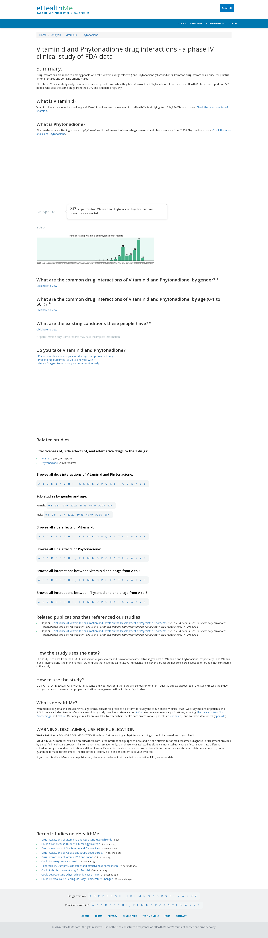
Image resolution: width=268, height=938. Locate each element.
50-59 (101, 505)
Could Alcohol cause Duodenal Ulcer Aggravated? (70, 844)
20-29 (73, 505)
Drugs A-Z (196, 23)
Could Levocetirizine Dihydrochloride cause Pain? (70, 874)
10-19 (64, 505)
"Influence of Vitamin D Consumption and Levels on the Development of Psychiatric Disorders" (110, 623)
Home (42, 35)
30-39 (83, 505)
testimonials (174, 716)
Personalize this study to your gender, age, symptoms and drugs (76, 356)
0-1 (50, 505)
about (85, 916)
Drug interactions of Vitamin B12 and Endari (67, 857)
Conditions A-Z (216, 23)
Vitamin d (47, 458)
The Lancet (203, 712)
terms (98, 916)
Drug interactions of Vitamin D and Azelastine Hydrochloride (77, 839)
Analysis (56, 35)
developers (130, 916)
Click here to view (46, 285)
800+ (139, 712)
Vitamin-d (71, 35)
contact (181, 916)
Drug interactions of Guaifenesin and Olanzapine (70, 848)
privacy (112, 916)
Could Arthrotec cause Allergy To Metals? (65, 870)
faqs (167, 916)
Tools (182, 23)
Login (233, 23)
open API (220, 716)
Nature (62, 716)
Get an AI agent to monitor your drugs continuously (68, 363)
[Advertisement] (134, 170)
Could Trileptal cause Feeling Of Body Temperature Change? (77, 879)
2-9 (57, 505)
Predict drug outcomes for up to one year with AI (67, 359)
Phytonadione (90, 35)
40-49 (92, 505)
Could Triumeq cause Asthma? (59, 861)
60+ (110, 505)
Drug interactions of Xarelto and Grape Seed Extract (72, 852)
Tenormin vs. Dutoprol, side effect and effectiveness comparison (79, 865)
